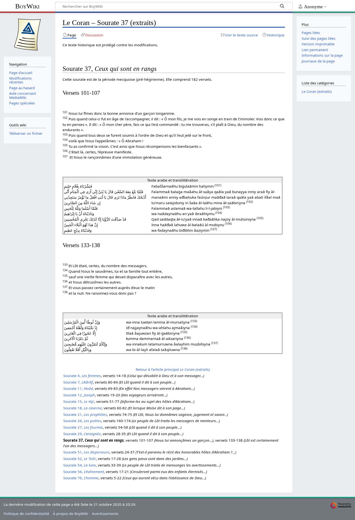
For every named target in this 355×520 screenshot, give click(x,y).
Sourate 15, (78, 401)
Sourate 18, (82, 407)
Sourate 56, (83, 471)
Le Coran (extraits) (317, 91)
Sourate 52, (79, 458)
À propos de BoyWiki (70, 513)
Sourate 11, (78, 388)
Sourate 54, (79, 465)
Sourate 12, (79, 394)
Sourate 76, (81, 477)
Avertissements (105, 513)
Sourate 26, (82, 420)
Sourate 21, (85, 414)
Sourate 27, (83, 427)
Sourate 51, (86, 452)
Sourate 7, (78, 382)
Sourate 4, (82, 375)
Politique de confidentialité (26, 513)
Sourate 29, (82, 433)
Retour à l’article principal (173, 369)
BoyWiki (27, 6)
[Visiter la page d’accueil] (27, 34)
